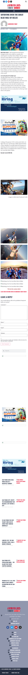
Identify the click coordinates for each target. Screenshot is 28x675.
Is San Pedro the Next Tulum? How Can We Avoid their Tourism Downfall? (8, 523)
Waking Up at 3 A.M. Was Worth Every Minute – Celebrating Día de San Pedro (8, 583)
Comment (3, 304)
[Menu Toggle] (14, 11)
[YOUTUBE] (9, 2)
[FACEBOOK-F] (4, 2)
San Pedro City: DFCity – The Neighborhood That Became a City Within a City (8, 502)
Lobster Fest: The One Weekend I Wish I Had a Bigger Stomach (8, 542)
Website (3, 333)
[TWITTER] (6, 2)
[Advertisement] (14, 212)
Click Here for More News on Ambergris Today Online (14, 292)
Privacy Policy (5, 672)
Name (2, 322)
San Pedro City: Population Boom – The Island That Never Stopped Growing (8, 563)
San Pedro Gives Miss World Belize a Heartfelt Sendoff (8, 481)
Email (2, 327)
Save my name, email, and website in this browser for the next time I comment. (14, 340)
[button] (26, 1)
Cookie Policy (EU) (15, 672)
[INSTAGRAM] (11, 2)
